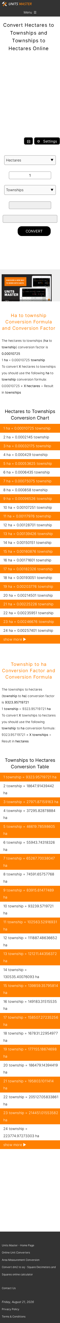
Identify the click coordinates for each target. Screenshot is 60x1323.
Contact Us (9, 1288)
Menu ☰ (30, 12)
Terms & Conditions (14, 1316)
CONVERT (34, 231)
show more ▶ (14, 639)
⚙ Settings (47, 141)
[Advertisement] (30, 97)
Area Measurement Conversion (21, 1259)
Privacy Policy (10, 1309)
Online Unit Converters (16, 1252)
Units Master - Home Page (18, 1245)
